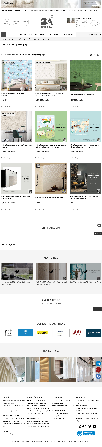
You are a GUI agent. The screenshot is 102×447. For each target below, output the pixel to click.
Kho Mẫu (63, 10)
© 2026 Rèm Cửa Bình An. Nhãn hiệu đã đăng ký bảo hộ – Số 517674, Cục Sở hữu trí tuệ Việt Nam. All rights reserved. (51, 441)
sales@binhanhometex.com (40, 423)
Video (90, 10)
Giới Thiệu (39, 10)
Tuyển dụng (84, 10)
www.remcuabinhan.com (41, 426)
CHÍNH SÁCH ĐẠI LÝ (35, 397)
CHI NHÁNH (80, 397)
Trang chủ (32, 10)
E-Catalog (70, 10)
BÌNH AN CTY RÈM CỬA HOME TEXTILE (14, 10)
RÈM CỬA (22, 34)
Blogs (77, 10)
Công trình (56, 10)
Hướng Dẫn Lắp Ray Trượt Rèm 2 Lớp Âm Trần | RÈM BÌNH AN (88, 18)
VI (96, 10)
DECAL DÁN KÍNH (55, 34)
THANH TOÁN (57, 397)
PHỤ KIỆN (43, 34)
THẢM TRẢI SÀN (68, 34)
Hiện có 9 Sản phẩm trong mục (23, 55)
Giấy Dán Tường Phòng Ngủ (14, 45)
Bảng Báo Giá (47, 10)
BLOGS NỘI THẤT (51, 300)
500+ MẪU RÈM (6, 22)
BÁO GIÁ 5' (25, 22)
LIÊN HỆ (6, 397)
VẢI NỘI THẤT (33, 34)
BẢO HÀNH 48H (16, 22)
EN (94, 10)
